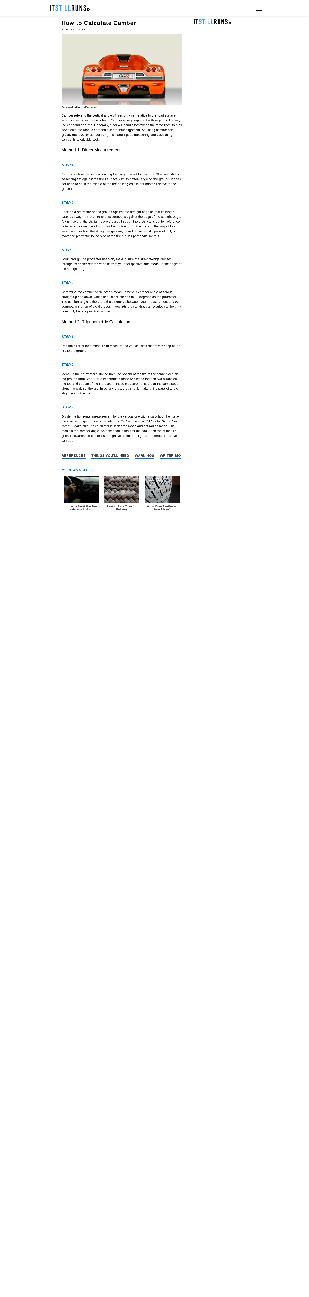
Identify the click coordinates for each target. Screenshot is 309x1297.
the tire (118, 174)
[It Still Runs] (70, 8)
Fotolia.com (91, 107)
